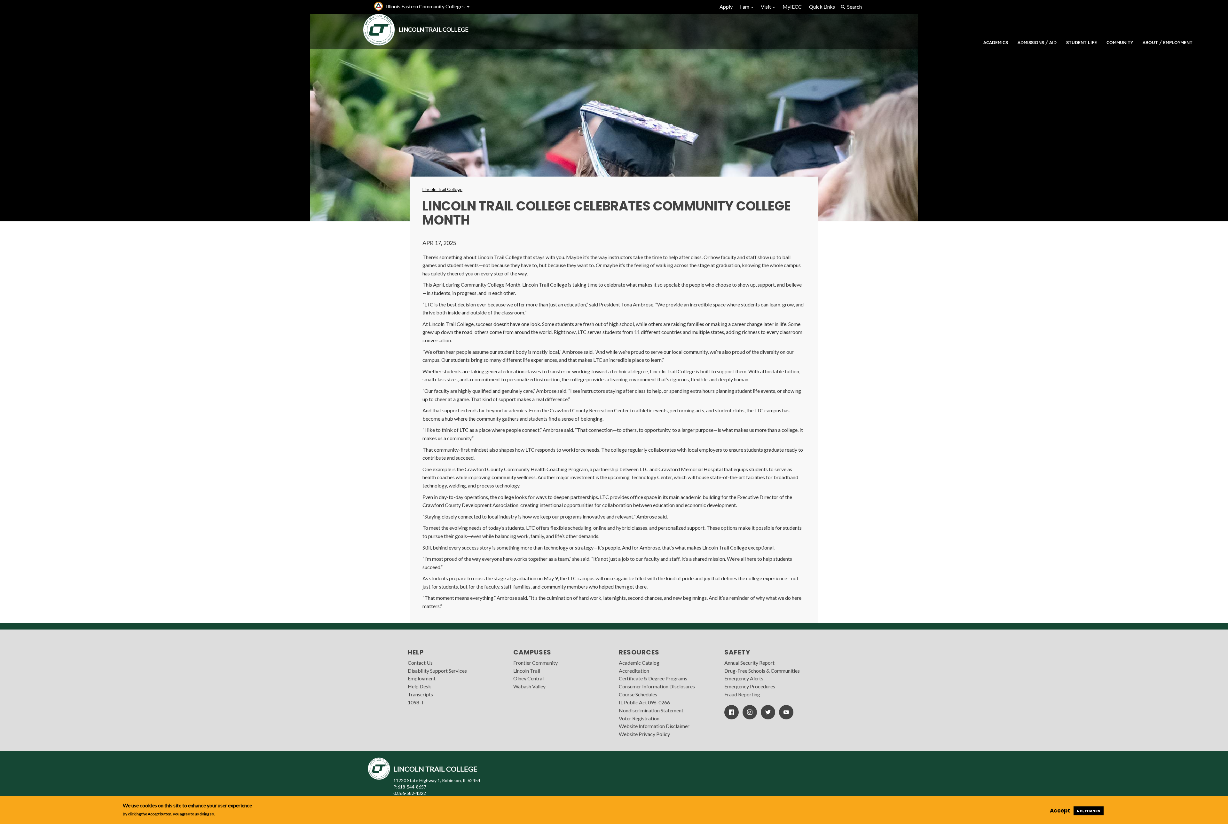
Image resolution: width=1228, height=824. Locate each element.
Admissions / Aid (1037, 42)
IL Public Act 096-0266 (644, 702)
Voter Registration (639, 718)
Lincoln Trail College (442, 189)
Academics (995, 42)
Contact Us (420, 663)
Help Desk (419, 686)
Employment (422, 678)
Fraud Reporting (742, 694)
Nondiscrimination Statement (651, 710)
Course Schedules (638, 694)
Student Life (1081, 42)
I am (745, 7)
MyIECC (792, 7)
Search (854, 7)
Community (1119, 42)
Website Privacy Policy (644, 734)
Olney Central (528, 678)
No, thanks (1088, 810)
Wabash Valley (529, 686)
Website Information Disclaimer (654, 726)
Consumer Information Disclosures (657, 686)
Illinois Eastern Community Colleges (425, 6)
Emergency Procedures (749, 686)
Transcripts (420, 694)
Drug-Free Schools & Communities (762, 671)
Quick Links (822, 7)
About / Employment (1168, 42)
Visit (766, 7)
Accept (1060, 810)
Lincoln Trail (526, 671)
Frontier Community (535, 663)
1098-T (416, 702)
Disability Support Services (437, 671)
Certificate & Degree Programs (653, 678)
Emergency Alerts (743, 678)
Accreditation (634, 671)
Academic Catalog (639, 663)
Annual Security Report (749, 663)
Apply (726, 7)
